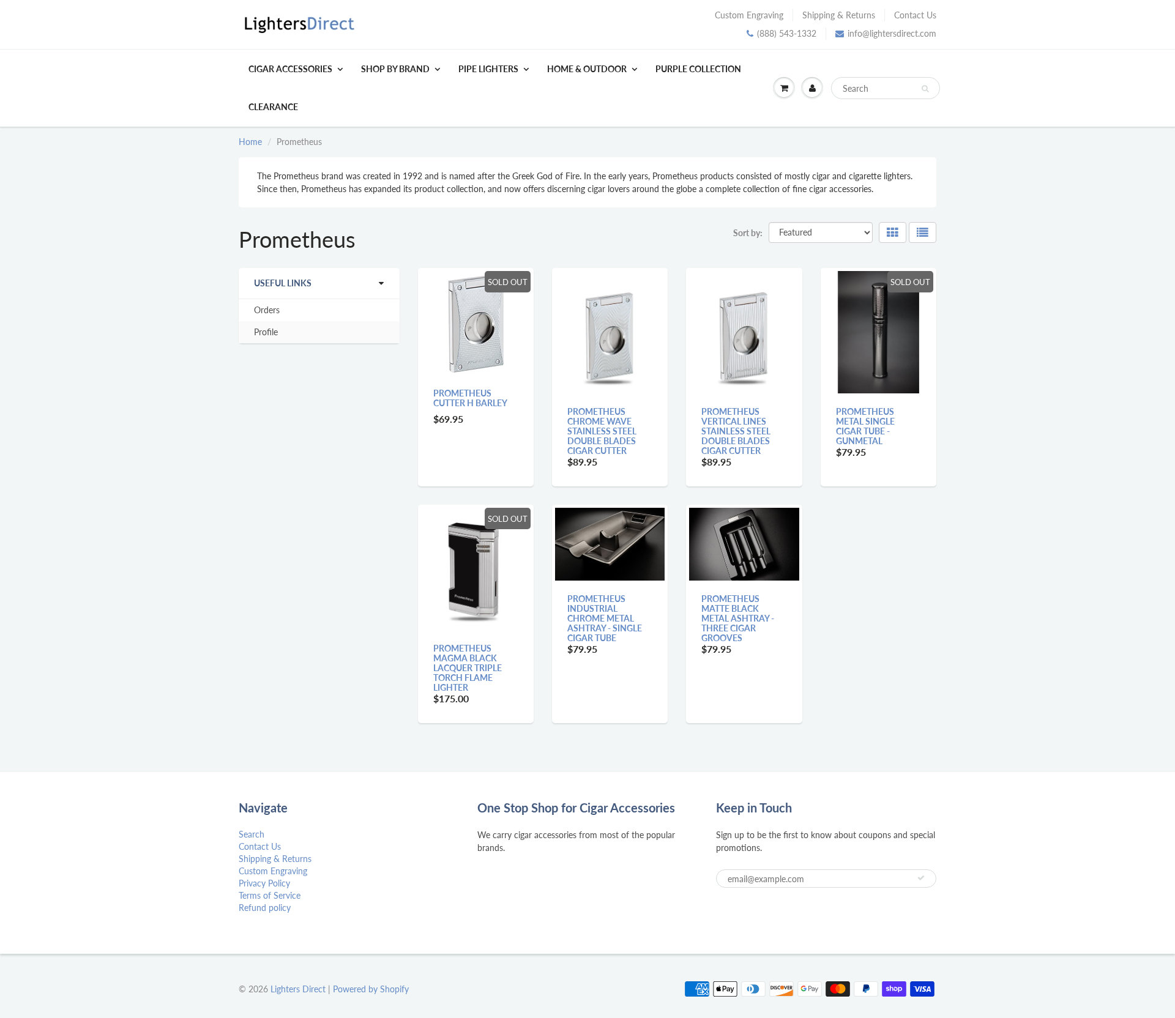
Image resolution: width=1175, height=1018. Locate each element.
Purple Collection (698, 69)
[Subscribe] (921, 878)
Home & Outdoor (587, 69)
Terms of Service (269, 895)
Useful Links (282, 283)
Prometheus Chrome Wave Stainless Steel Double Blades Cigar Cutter (601, 431)
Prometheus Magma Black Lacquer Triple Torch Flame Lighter (467, 668)
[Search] (925, 88)
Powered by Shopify (371, 989)
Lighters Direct (298, 989)
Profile (266, 332)
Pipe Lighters (488, 69)
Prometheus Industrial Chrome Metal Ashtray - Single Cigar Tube (604, 618)
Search (251, 834)
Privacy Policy (264, 883)
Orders (267, 310)
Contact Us (915, 15)
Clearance (273, 107)
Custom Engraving (749, 15)
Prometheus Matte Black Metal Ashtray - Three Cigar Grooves (737, 618)
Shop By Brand (395, 69)
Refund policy (265, 907)
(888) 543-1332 (786, 33)
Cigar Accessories (290, 69)
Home (250, 141)
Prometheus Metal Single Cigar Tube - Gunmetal (865, 426)
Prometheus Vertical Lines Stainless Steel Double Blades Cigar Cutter (735, 431)
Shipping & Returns (838, 15)
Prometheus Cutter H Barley (470, 398)
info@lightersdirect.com (892, 33)
